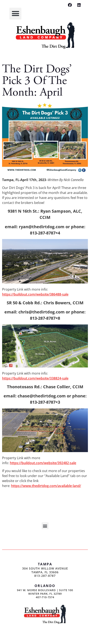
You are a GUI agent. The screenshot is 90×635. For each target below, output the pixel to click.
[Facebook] (70, 5)
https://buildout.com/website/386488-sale (35, 294)
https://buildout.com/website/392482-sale (43, 463)
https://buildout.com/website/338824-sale (35, 378)
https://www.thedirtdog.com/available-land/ (46, 485)
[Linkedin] (79, 5)
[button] (15, 14)
